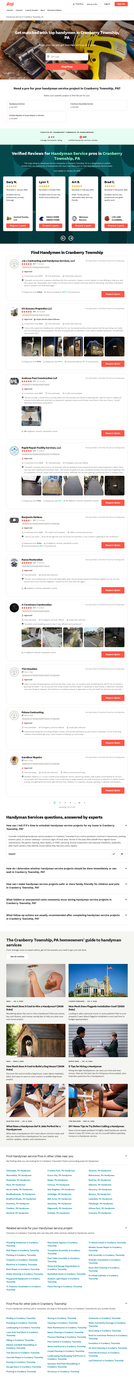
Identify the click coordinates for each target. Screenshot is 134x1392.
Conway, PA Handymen (58, 1184)
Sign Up (121, 3)
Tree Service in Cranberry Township (22, 1352)
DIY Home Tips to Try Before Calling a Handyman (96, 1126)
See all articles (17, 956)
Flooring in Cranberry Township (21, 1371)
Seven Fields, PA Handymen (19, 1189)
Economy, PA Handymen (17, 1203)
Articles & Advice (54, 10)
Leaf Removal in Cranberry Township (106, 1360)
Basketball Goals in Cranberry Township (66, 1274)
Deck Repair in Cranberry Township (22, 1269)
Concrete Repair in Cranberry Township (24, 1357)
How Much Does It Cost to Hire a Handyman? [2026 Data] (35, 1008)
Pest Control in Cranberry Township (64, 1341)
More (43, 10)
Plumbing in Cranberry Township (21, 1323)
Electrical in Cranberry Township (21, 1264)
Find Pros (67, 66)
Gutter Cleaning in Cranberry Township (24, 1274)
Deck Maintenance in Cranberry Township (67, 1327)
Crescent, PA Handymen (100, 1213)
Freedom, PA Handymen (17, 1208)
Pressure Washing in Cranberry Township (67, 1337)
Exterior (19, 10)
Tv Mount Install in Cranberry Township (107, 1242)
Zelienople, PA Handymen (18, 1170)
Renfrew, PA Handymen (100, 1180)
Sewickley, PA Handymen (59, 1203)
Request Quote (113, 294)
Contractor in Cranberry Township (105, 1318)
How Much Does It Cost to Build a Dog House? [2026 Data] (35, 1068)
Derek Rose (74, 1061)
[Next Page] (84, 802)
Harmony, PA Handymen (100, 1189)
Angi (8, 1001)
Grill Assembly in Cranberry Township (106, 1255)
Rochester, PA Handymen (18, 1180)
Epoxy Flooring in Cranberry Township (65, 1332)
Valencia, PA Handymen (100, 1170)
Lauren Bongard (76, 1001)
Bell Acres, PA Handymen (60, 1199)
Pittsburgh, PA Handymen (101, 1203)
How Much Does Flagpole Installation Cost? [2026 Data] (97, 1008)
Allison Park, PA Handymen (102, 1208)
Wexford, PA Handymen (17, 1213)
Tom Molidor (75, 1121)
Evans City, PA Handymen (60, 1175)
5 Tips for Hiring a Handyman (85, 1066)
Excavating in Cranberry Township (105, 1330)
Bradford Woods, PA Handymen (21, 1199)
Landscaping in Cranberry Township (23, 1327)
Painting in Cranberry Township (21, 1255)
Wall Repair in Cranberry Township (22, 1250)
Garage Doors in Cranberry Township (23, 1366)
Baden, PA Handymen (58, 1180)
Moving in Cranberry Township (62, 1318)
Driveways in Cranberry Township (63, 1371)
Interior (10, 10)
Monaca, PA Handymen (100, 1194)
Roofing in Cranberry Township (20, 1318)
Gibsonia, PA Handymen (100, 1184)
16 (79, 802)
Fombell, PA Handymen (59, 1213)
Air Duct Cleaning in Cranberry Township (108, 1348)
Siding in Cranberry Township (20, 1340)
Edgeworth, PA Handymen (60, 1208)
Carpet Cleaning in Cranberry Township (66, 1351)
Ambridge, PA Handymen (59, 1194)
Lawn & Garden (31, 10)
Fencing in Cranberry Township (20, 1362)
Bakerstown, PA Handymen (101, 1175)
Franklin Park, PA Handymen (61, 1170)
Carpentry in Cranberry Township (21, 1259)
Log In (107, 3)
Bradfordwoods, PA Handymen (20, 1194)
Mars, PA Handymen (16, 1184)
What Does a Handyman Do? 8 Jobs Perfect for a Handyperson (33, 1128)
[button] (31, 346)
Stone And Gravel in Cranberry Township (67, 1346)
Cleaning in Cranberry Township (62, 1323)
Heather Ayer (12, 1121)
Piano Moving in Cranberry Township (65, 1286)
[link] (9, 218)
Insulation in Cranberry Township (104, 1343)
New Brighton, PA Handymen (61, 1189)
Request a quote (18, 225)
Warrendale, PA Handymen (19, 1175)
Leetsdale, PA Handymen (100, 1199)
